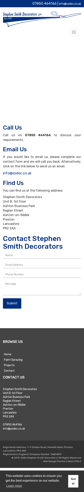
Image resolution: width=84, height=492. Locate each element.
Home (7, 353)
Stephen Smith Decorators (42, 457)
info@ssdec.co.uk (67, 3)
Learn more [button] (14, 485)
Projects (9, 364)
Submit (12, 303)
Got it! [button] (73, 481)
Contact (9, 370)
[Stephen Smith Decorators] (42, 19)
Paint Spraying (13, 359)
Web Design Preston (54, 460)
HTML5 (77, 460)
